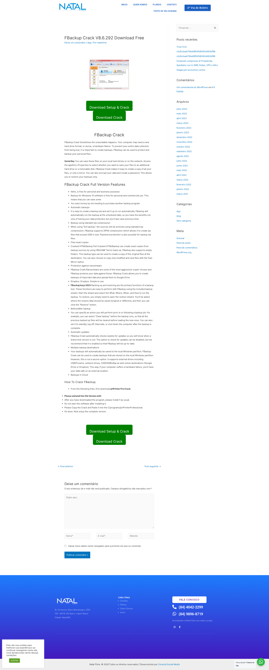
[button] (198, 8)
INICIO (124, 4)
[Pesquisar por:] (197, 27)
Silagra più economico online (191, 70)
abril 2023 (182, 118)
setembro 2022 (184, 151)
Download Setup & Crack (109, 107)
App (89, 42)
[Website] (141, 536)
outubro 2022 (183, 146)
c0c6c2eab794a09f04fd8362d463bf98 (196, 51)
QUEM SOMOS (140, 4)
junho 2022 (182, 165)
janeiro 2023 (183, 132)
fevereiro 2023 (184, 127)
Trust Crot (182, 46)
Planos (123, 604)
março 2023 (182, 123)
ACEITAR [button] (14, 660)
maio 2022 (182, 170)
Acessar (181, 238)
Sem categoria (184, 220)
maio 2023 (182, 113)
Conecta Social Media (169, 664)
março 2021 (182, 194)
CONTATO (172, 4)
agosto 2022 (183, 156)
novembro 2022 (184, 142)
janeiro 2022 (183, 189)
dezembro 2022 (184, 137)
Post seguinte (153, 466)
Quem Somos (126, 608)
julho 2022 (182, 161)
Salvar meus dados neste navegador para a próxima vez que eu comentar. (104, 546)
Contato (124, 601)
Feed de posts (184, 243)
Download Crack (109, 117)
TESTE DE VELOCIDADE (165, 11)
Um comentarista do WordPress (192, 87)
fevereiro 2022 (184, 184)
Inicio (122, 612)
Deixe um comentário (75, 42)
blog (179, 216)
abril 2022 (181, 175)
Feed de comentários (187, 247)
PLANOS (157, 4)
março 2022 (182, 179)
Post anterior (65, 466)
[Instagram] (174, 627)
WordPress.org (184, 252)
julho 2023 (182, 109)
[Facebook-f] (180, 627)
